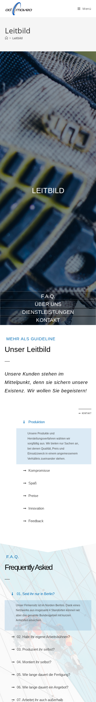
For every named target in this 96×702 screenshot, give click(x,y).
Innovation (36, 508)
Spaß (32, 483)
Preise (33, 496)
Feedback (36, 521)
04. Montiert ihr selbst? (34, 662)
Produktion (36, 422)
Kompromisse (39, 470)
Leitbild (17, 38)
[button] (53, 422)
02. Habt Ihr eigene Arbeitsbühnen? (43, 637)
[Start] (6, 38)
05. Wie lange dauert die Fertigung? (43, 675)
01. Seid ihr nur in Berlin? (36, 594)
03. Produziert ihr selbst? (36, 649)
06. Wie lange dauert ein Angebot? (42, 687)
